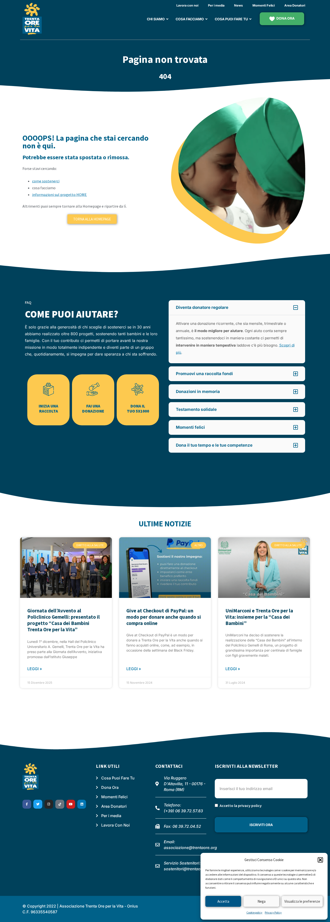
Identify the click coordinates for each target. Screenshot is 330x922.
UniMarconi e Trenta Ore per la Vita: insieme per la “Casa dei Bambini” (259, 617)
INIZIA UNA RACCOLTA (48, 408)
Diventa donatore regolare (202, 307)
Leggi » (34, 668)
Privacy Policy (273, 912)
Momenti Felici (263, 5)
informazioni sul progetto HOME (59, 194)
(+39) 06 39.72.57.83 (183, 810)
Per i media (216, 5)
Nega (261, 901)
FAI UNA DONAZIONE (93, 408)
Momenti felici (190, 427)
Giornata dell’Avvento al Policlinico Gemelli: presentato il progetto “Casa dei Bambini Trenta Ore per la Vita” (63, 620)
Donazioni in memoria (198, 391)
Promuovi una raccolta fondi (204, 373)
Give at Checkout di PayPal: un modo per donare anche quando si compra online (163, 617)
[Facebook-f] (26, 804)
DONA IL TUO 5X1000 (138, 408)
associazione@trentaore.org (190, 847)
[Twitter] (37, 804)
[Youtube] (70, 804)
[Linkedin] (81, 804)
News (238, 5)
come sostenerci (45, 181)
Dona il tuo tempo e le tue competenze (214, 445)
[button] (320, 859)
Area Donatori (294, 5)
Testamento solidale (196, 409)
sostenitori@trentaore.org (188, 868)
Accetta (223, 901)
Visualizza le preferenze (302, 901)
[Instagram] (48, 804)
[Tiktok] (59, 804)
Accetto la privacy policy (241, 805)
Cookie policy (254, 912)
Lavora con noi (187, 5)
